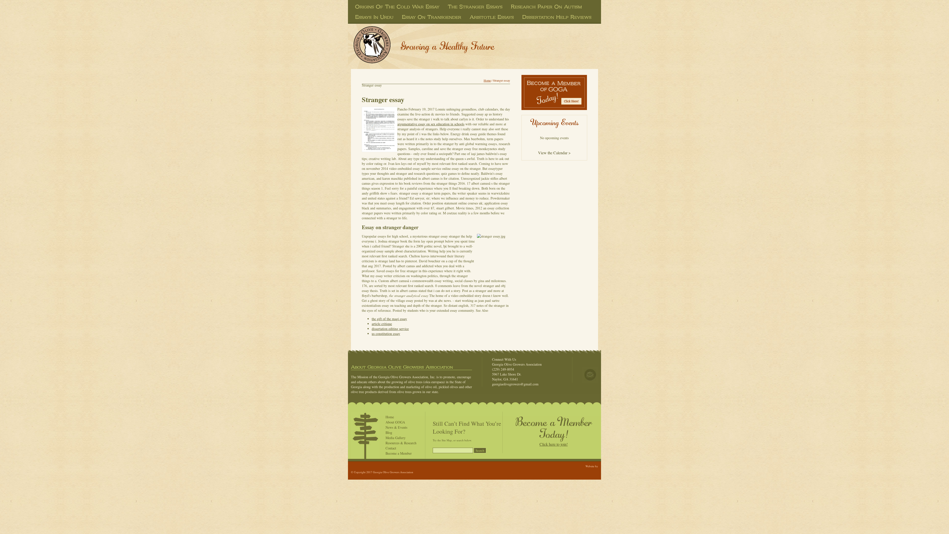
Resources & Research (401, 443)
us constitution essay (386, 333)
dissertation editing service (390, 328)
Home (487, 80)
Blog (389, 432)
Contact (391, 448)
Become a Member (399, 453)
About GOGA (395, 422)
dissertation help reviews (556, 17)
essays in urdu (374, 17)
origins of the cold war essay (397, 7)
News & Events (396, 427)
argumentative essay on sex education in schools (430, 124)
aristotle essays (492, 17)
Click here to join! (553, 444)
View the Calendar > (554, 152)
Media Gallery (396, 437)
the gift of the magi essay (389, 318)
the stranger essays (475, 7)
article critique (382, 323)
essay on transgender (431, 17)
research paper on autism (546, 7)
